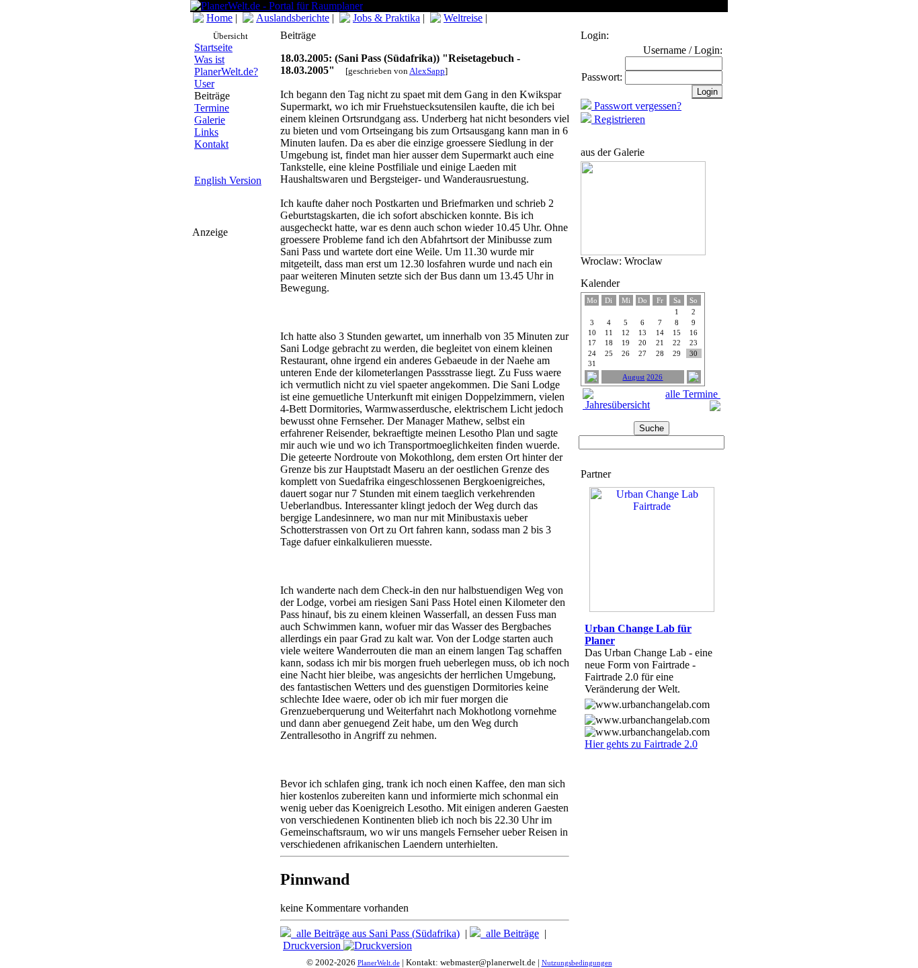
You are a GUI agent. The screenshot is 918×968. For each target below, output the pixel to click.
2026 (654, 377)
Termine (211, 108)
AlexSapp (427, 71)
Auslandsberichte (292, 18)
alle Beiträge (510, 933)
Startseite (213, 47)
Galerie (209, 120)
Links (206, 132)
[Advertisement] (232, 321)
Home (219, 18)
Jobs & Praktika (386, 18)
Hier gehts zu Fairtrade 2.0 (641, 744)
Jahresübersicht (616, 404)
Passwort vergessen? (636, 106)
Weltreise (463, 18)
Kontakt (211, 144)
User (204, 83)
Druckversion (313, 945)
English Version (227, 180)
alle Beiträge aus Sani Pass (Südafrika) (375, 933)
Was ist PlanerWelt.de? (226, 65)
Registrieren (618, 119)
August (633, 377)
